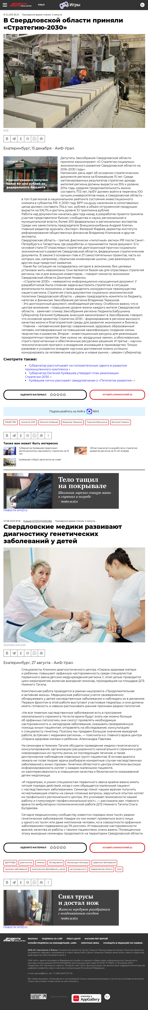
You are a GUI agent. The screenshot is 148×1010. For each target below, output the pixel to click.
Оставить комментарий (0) (117, 395)
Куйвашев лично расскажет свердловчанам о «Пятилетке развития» (81, 380)
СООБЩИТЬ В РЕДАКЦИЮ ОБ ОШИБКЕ (123, 943)
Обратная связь (90, 943)
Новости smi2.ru (15, 510)
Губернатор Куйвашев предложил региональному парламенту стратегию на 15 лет (44, 451)
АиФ (5, 130)
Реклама (33, 939)
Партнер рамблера (59, 996)
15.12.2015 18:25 (11, 14)
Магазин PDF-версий (96, 939)
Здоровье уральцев (14, 644)
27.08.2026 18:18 (11, 521)
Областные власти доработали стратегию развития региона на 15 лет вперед (113, 449)
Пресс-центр (73, 939)
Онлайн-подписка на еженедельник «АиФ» (52, 943)
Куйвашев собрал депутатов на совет (40, 459)
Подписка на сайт (52, 939)
